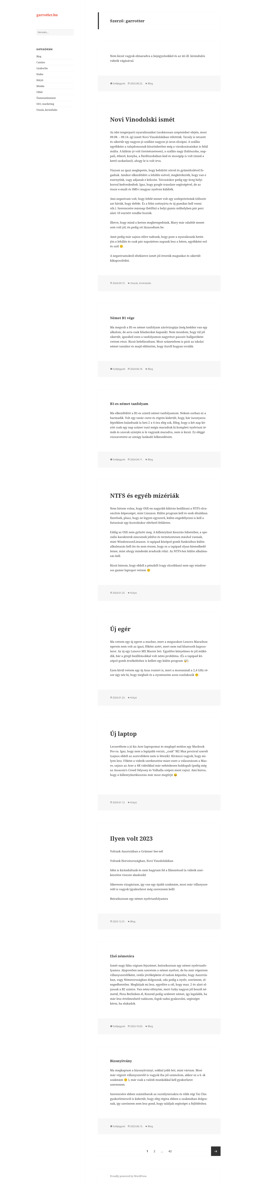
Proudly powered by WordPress (128, 1176)
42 (171, 1151)
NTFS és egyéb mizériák (144, 495)
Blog (38, 56)
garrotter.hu (47, 15)
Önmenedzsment (46, 98)
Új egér (120, 629)
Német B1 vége (122, 318)
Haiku (39, 74)
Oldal (39, 92)
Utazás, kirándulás (46, 109)
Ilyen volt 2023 (131, 838)
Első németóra (122, 956)
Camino (40, 62)
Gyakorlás (42, 68)
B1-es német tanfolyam (129, 403)
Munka (40, 86)
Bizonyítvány (121, 1061)
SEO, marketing (45, 104)
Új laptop (123, 733)
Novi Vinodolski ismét (142, 119)
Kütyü (39, 80)
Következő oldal (216, 1151)
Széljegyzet (119, 83)
